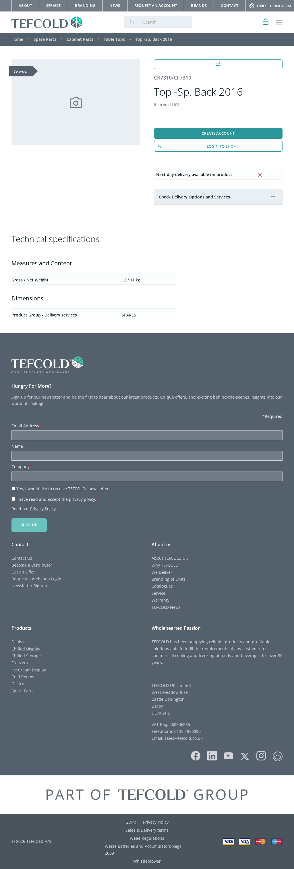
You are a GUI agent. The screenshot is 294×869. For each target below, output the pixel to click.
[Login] (265, 22)
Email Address (26, 425)
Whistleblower (147, 861)
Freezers (19, 662)
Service (158, 593)
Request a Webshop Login (36, 579)
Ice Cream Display (28, 670)
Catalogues (162, 586)
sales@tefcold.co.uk (182, 738)
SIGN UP (29, 525)
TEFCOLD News (166, 607)
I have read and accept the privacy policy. (57, 499)
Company (21, 466)
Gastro (17, 683)
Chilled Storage (26, 655)
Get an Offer (23, 572)
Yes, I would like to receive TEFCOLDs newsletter (62, 488)
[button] (273, 196)
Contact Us (21, 558)
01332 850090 (187, 731)
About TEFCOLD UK (170, 558)
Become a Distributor (31, 565)
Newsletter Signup (29, 585)
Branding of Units (168, 579)
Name (18, 446)
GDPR (130, 822)
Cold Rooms (22, 676)
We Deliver (162, 572)
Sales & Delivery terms (147, 830)
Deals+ (17, 641)
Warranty (160, 600)
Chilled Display (25, 649)
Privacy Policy (43, 508)
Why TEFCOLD (165, 565)
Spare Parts (22, 691)
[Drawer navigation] (279, 22)
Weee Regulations (147, 838)
